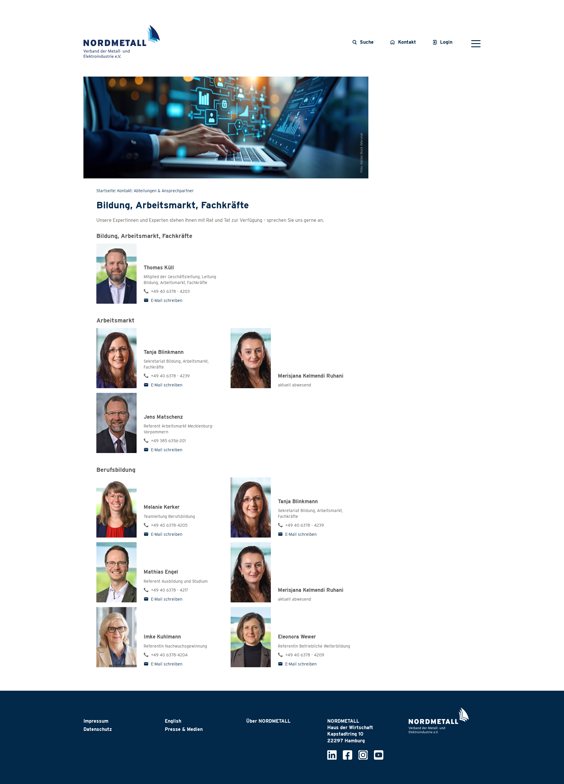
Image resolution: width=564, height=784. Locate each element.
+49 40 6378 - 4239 (170, 376)
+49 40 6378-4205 (169, 525)
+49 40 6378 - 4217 (169, 590)
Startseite (105, 190)
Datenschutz (97, 729)
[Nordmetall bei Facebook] (347, 754)
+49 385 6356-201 (168, 440)
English (173, 721)
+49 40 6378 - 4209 (304, 655)
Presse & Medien (184, 729)
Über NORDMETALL (268, 721)
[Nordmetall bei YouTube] (378, 754)
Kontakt (124, 190)
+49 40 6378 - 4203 (170, 291)
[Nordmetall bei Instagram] (363, 754)
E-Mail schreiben (166, 300)
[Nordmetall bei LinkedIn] (332, 754)
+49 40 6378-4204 (169, 655)
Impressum (95, 721)
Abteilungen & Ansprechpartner (164, 190)
